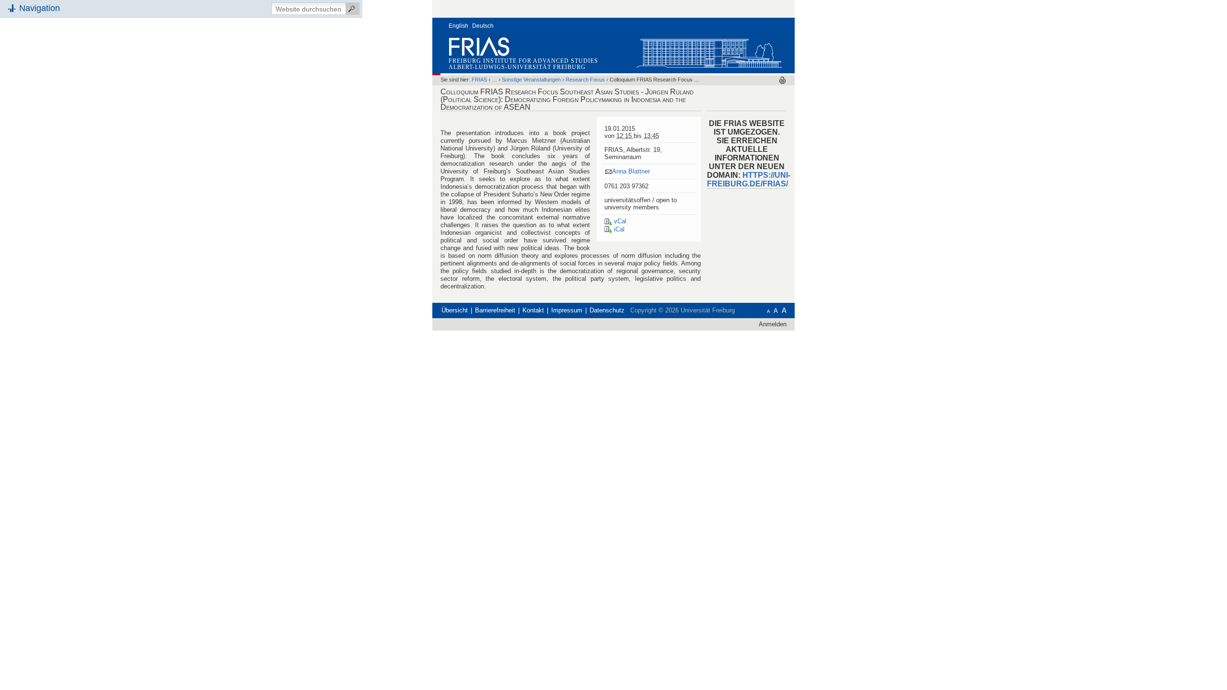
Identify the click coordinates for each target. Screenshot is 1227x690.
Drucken (782, 80)
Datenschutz (607, 310)
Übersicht (454, 310)
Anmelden (773, 324)
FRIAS (479, 79)
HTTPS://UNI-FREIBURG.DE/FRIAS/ (748, 179)
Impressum (566, 310)
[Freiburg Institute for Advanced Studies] (709, 51)
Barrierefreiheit (495, 310)
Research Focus (585, 79)
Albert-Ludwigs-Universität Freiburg (517, 67)
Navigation (39, 8)
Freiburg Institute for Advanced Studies (523, 61)
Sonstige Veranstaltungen (531, 79)
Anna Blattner (631, 171)
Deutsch (483, 26)
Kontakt (533, 310)
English (458, 26)
